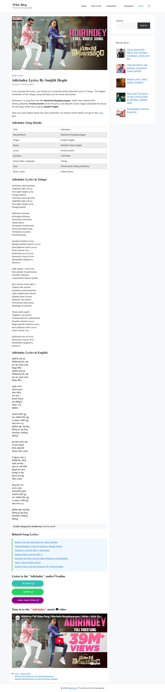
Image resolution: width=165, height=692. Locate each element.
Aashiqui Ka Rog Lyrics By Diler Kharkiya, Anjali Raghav (41, 558)
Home (83, 6)
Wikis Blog (19, 4)
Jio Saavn (27, 583)
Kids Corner (96, 6)
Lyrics (140, 6)
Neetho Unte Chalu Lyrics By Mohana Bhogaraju (34, 676)
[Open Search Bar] (149, 6)
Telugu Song (25, 674)
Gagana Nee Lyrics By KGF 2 (29, 554)
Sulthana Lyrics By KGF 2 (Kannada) (32, 550)
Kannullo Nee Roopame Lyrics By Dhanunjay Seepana (36, 679)
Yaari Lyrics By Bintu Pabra (28, 562)
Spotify (26, 591)
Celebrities (111, 6)
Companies (128, 6)
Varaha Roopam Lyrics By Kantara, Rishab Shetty (38, 546)
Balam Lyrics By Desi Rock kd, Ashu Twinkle (36, 542)
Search (119, 21)
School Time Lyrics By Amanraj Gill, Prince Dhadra (39, 566)
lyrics (100, 113)
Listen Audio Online (26, 600)
